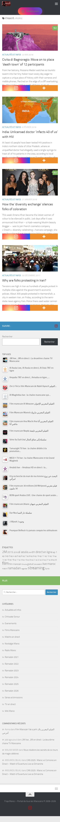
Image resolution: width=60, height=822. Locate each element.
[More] (44, 88)
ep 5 (16, 556)
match (4, 568)
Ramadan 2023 (11, 670)
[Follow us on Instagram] (56, 326)
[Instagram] (16, 88)
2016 (16, 552)
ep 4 (12, 556)
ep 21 (33, 560)
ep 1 (55, 552)
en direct (37, 552)
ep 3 (8, 556)
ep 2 (4, 556)
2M (4, 552)
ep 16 (12, 560)
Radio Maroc (10, 650)
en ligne (47, 552)
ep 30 (55, 560)
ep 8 (28, 556)
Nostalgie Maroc (12, 643)
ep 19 (25, 560)
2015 (10, 552)
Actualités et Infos (11, 54)
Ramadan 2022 (11, 664)
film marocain (15, 564)
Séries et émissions (14, 697)
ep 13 (52, 556)
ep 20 (29, 560)
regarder (24, 569)
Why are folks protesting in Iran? (24, 280)
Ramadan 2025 (11, 684)
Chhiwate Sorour (12, 616)
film (5, 563)
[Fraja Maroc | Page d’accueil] (8, 3)
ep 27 (46, 560)
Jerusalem (38, 564)
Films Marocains (12, 630)
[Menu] (56, 3)
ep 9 (32, 556)
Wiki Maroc (10, 711)
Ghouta (24, 564)
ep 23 (42, 560)
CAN (29, 552)
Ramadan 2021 (11, 657)
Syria (47, 568)
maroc (51, 564)
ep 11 (42, 556)
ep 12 (47, 556)
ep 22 (37, 560)
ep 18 (21, 560)
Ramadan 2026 (11, 690)
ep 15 (7, 560)
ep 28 (51, 560)
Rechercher (7, 336)
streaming (36, 568)
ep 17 (16, 560)
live (45, 564)
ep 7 (24, 556)
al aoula (23, 552)
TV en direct (10, 704)
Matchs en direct (12, 637)
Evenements (10, 623)
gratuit (30, 564)
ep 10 (37, 556)
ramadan (14, 568)
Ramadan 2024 (11, 677)
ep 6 (20, 556)
